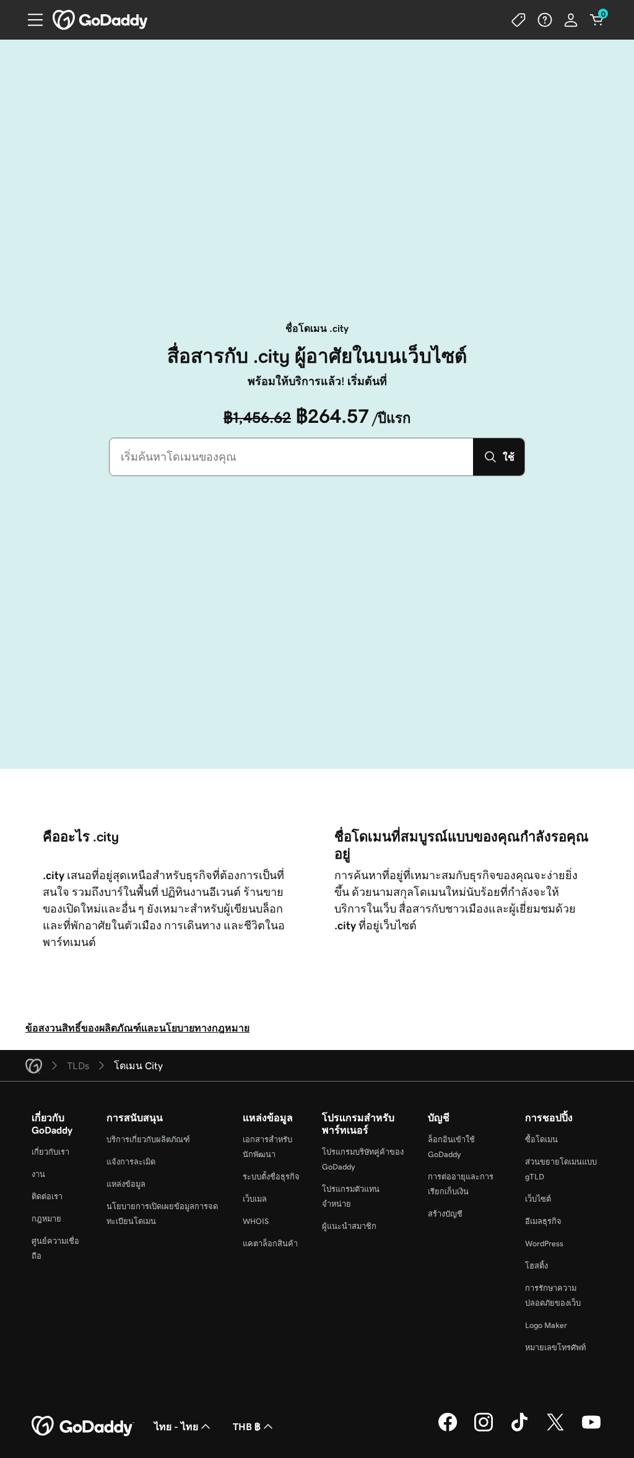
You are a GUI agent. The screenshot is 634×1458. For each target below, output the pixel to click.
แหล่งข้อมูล (125, 1184)
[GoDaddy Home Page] (83, 1426)
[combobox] (291, 457)
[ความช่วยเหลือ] (545, 20)
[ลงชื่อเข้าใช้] (571, 20)
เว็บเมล (255, 1199)
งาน (38, 1174)
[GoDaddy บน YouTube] (591, 1429)
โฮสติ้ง (536, 1266)
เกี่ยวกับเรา (50, 1152)
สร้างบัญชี (445, 1214)
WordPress (544, 1243)
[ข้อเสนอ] (519, 20)
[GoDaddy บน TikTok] (519, 1429)
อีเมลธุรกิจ (543, 1221)
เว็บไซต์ (538, 1199)
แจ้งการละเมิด (130, 1162)
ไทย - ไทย (176, 1426)
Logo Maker (546, 1325)
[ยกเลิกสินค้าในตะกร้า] (597, 19)
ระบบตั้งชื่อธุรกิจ (271, 1177)
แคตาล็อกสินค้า (270, 1243)
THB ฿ (247, 1426)
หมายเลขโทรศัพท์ (555, 1347)
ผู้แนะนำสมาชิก (349, 1226)
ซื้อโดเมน (541, 1139)
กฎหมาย (46, 1219)
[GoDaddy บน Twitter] (555, 1429)
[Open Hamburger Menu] (30, 20)
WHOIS (256, 1221)
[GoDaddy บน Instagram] (483, 1429)
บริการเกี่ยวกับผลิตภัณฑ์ (148, 1139)
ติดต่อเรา (47, 1196)
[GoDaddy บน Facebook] (447, 1429)
